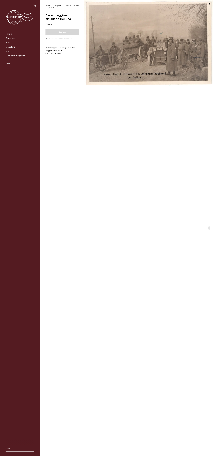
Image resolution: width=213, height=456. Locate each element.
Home (47, 6)
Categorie (57, 6)
